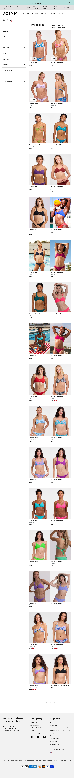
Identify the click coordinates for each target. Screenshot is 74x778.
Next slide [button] (69, 3)
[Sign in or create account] (7, 20)
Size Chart (53, 725)
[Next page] (54, 702)
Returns (52, 733)
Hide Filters (53, 26)
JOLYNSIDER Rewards (38, 728)
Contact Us (54, 747)
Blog (32, 730)
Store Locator (54, 744)
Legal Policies (14, 760)
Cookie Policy (22, 760)
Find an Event (35, 733)
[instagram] (31, 737)
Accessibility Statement (53, 760)
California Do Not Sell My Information (36, 760)
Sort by (61, 25)
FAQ (51, 722)
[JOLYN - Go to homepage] (10, 14)
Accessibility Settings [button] (57, 749)
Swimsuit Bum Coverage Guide (60, 730)
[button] (11, 22)
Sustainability (34, 725)
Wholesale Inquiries (56, 741)
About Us (33, 722)
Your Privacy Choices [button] (65, 760)
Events (28, 7)
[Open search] (4, 20)
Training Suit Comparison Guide (60, 728)
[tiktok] (44, 737)
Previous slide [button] (5, 3)
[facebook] (38, 737)
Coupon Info (54, 738)
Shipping (53, 736)
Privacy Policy (6, 760)
